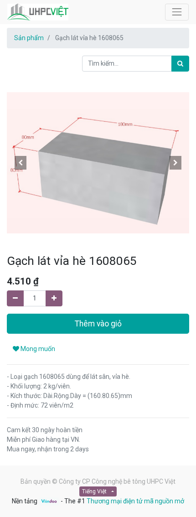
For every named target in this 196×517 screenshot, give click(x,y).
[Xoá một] (15, 298)
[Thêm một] (54, 298)
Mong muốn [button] (37, 348)
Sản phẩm (29, 37)
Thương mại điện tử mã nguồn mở (135, 501)
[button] (20, 163)
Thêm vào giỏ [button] (98, 323)
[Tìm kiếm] (180, 64)
